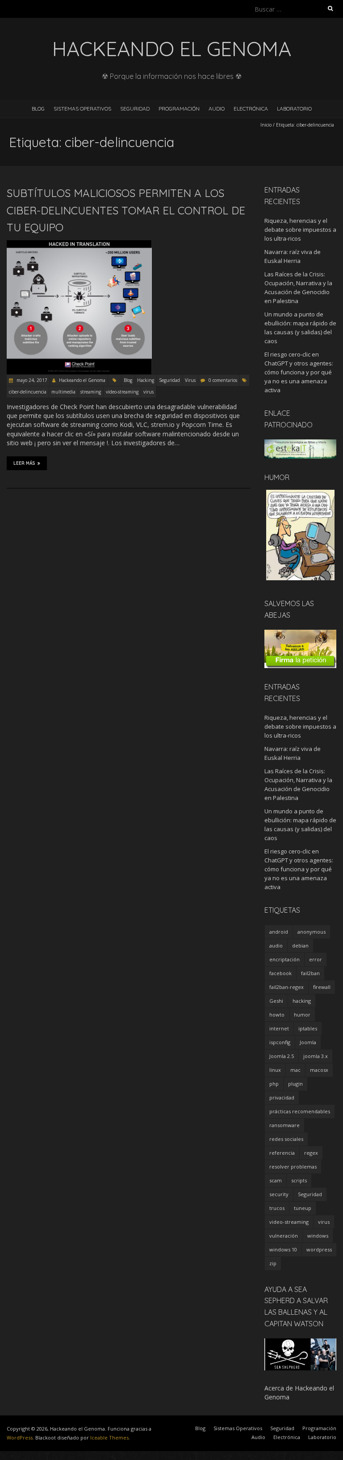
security (279, 1194)
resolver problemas (293, 1166)
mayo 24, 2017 (31, 380)
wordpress (319, 1249)
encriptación (284, 959)
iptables (307, 1028)
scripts (299, 1180)
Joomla (308, 1042)
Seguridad (135, 108)
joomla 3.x (315, 1056)
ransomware (284, 1125)
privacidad (281, 1097)
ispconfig (279, 1042)
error (315, 959)
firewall (321, 987)
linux (275, 1069)
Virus (190, 380)
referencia (282, 1152)
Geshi (276, 1000)
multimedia (63, 392)
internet (279, 1028)
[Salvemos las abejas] (300, 634)
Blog (38, 108)
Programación (179, 108)
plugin (295, 1083)
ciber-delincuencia (27, 392)
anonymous (311, 931)
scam (275, 1180)
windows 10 (283, 1249)
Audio (217, 108)
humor (302, 1014)
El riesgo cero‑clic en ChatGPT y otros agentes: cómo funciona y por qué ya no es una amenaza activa (298, 372)
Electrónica (251, 108)
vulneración (283, 1235)
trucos (276, 1208)
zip (272, 1263)
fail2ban (310, 973)
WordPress (20, 1437)
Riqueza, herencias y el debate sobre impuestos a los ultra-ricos (300, 229)
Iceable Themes (109, 1437)
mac (295, 1069)
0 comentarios (223, 380)
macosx (319, 1069)
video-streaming (122, 392)
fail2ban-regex (286, 987)
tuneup (302, 1208)
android (278, 931)
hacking (302, 1000)
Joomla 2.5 (281, 1056)
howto (276, 1014)
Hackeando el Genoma (82, 380)
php (274, 1083)
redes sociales (286, 1139)
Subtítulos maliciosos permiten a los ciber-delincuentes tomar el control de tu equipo (126, 210)
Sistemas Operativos (82, 108)
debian (300, 945)
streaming (90, 392)
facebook (280, 973)
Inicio (266, 125)
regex (311, 1152)
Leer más (24, 463)
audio (276, 945)
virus (148, 392)
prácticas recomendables (299, 1111)
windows (317, 1235)
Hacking (145, 380)
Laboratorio (294, 108)
